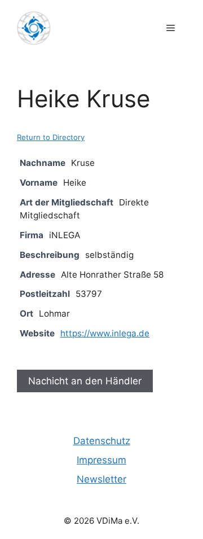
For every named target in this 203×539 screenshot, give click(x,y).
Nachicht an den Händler (85, 381)
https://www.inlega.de (104, 333)
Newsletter (101, 479)
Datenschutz (101, 440)
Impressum (101, 460)
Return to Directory (51, 137)
